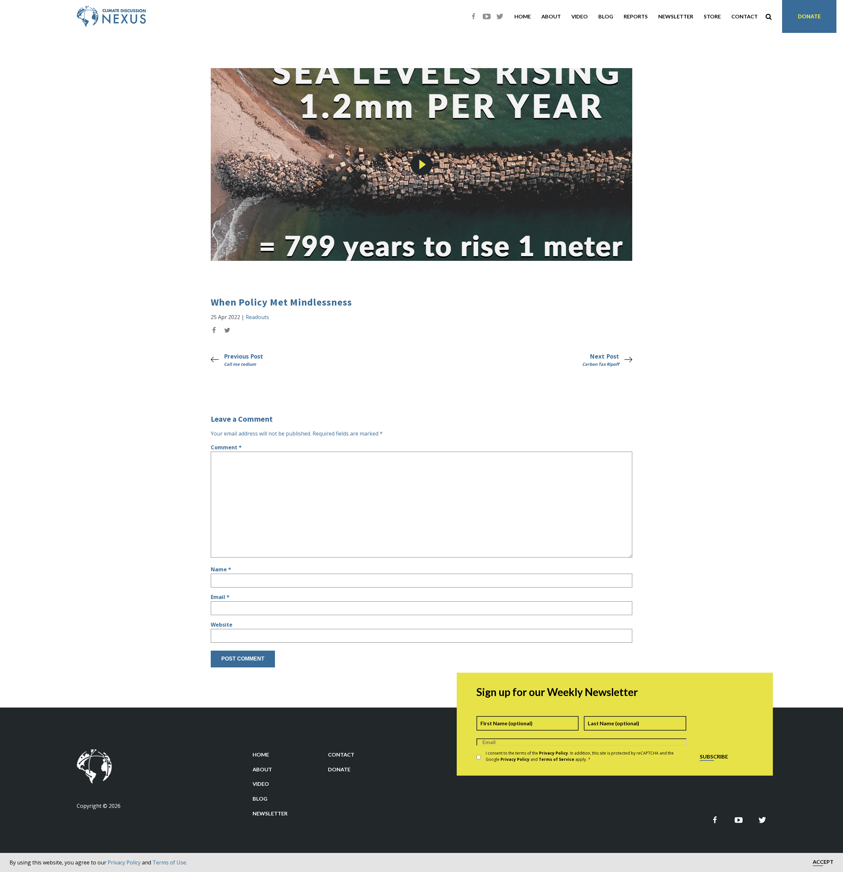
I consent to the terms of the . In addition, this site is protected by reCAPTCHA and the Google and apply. (580, 756)
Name (221, 569)
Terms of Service (556, 759)
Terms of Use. (169, 862)
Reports (636, 16)
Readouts (257, 317)
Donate (809, 16)
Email (220, 597)
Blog (605, 16)
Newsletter (675, 16)
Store (712, 16)
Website (221, 624)
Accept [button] (823, 862)
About (551, 16)
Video (579, 16)
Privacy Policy (124, 862)
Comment (226, 447)
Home (522, 16)
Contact (744, 16)
